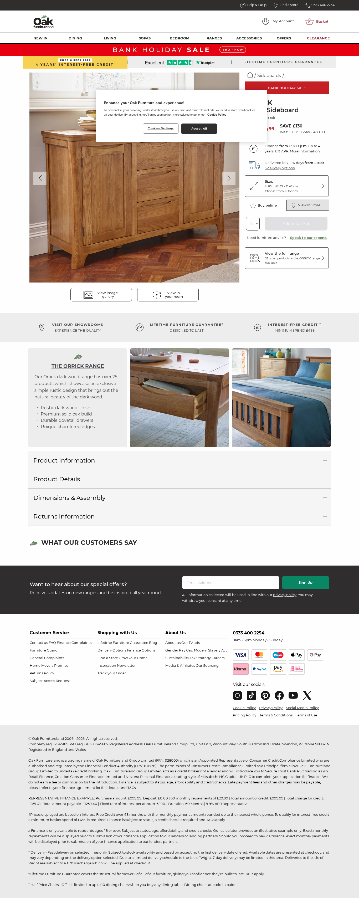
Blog (153, 642)
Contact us (39, 642)
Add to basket (296, 223)
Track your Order (112, 673)
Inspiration (107, 665)
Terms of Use (306, 715)
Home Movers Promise (49, 665)
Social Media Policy (302, 708)
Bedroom (179, 38)
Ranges (214, 38)
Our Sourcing (207, 665)
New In (40, 38)
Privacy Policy (271, 708)
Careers (218, 658)
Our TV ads (190, 642)
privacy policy (284, 595)
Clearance (318, 38)
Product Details (56, 479)
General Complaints (47, 658)
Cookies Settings (161, 128)
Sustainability (177, 658)
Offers (284, 38)
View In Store (309, 205)
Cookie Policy (244, 708)
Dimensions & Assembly (69, 497)
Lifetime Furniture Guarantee (123, 642)
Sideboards (269, 75)
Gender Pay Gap (179, 650)
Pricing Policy (244, 715)
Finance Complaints (74, 642)
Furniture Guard (44, 650)
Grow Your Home (133, 658)
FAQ (52, 642)
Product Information (64, 460)
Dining (75, 38)
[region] (181, 116)
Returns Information (64, 516)
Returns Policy (42, 673)
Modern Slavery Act (210, 650)
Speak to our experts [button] (308, 237)
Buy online (267, 205)
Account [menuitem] (283, 21)
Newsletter (126, 665)
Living (110, 38)
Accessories (249, 38)
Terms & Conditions (276, 715)
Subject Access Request (50, 681)
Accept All (199, 128)
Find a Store (108, 658)
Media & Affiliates (180, 665)
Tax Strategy (200, 658)
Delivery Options (112, 650)
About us (173, 642)
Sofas (145, 38)
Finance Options (141, 650)
